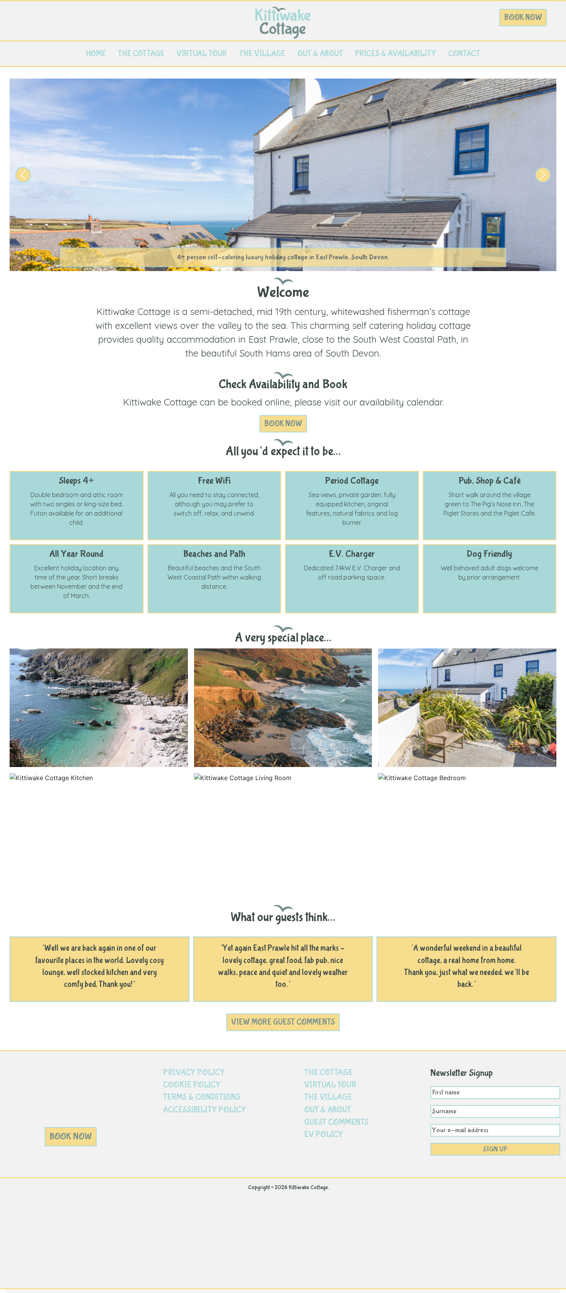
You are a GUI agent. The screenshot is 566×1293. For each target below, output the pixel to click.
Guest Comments (336, 1122)
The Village (262, 53)
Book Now (523, 17)
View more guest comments (283, 1022)
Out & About (320, 53)
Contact (464, 53)
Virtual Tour (201, 53)
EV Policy (323, 1134)
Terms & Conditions (201, 1097)
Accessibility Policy (204, 1110)
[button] (23, 175)
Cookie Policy (192, 1085)
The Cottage (141, 53)
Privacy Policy (194, 1072)
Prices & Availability (395, 53)
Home (96, 53)
